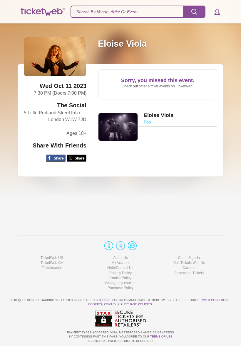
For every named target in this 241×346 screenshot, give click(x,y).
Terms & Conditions (213, 300)
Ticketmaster (52, 268)
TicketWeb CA (52, 263)
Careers (189, 268)
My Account (120, 263)
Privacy (110, 304)
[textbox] (138, 12)
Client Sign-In (189, 258)
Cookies (95, 304)
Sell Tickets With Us (189, 263)
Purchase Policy (120, 288)
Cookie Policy (120, 278)
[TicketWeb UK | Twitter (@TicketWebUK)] (120, 245)
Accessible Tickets (189, 273)
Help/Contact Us (120, 268)
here (106, 300)
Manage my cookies (120, 283)
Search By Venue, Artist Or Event (107, 11)
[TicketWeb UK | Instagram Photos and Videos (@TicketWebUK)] (132, 245)
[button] (214, 11)
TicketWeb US (52, 258)
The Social (71, 105)
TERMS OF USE (161, 336)
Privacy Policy (120, 273)
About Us (120, 258)
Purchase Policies (136, 304)
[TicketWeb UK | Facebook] (108, 245)
